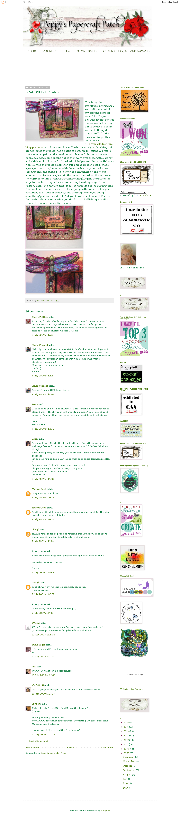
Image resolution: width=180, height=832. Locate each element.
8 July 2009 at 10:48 (43, 572)
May (126, 787)
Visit (131, 689)
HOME (31, 51)
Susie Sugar (38, 644)
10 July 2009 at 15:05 (43, 634)
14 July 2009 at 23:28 (43, 734)
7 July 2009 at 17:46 (43, 394)
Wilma (36, 623)
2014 (126, 731)
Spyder (36, 703)
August (127, 774)
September (129, 770)
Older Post (107, 747)
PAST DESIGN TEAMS (81, 51)
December (129, 757)
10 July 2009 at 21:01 (43, 656)
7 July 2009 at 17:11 (42, 335)
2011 (126, 744)
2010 (127, 748)
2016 (126, 722)
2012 (126, 740)
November (129, 761)
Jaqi (34, 666)
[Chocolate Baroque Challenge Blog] (134, 155)
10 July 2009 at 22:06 (43, 675)
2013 (126, 735)
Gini (34, 439)
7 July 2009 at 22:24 (43, 541)
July (125, 779)
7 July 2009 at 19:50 (43, 479)
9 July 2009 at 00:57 (43, 594)
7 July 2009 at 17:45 (42, 375)
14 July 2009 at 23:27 (43, 693)
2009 (127, 753)
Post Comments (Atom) (54, 753)
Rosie (35, 404)
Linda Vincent (40, 345)
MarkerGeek (39, 489)
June (126, 783)
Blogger (105, 810)
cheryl (35, 529)
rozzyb (35, 582)
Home (70, 747)
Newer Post (32, 747)
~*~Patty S (38, 685)
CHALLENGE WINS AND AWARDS (126, 51)
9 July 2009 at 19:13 (42, 613)
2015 (126, 726)
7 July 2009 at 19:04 (43, 428)
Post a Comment (38, 741)
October (128, 765)
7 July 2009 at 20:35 (43, 519)
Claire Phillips (40, 317)
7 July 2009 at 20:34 (43, 497)
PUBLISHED (51, 51)
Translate (145, 195)
